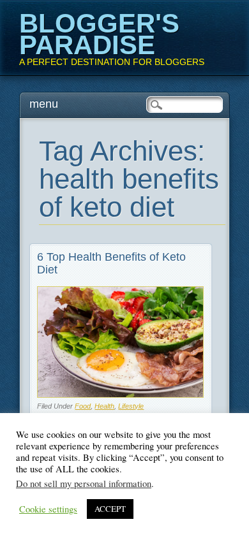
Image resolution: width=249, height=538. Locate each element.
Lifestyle (131, 406)
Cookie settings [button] (48, 509)
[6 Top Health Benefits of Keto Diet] (120, 394)
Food (83, 406)
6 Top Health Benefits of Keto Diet (111, 263)
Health (104, 406)
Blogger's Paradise (99, 34)
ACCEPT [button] (110, 508)
